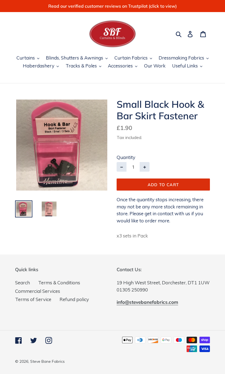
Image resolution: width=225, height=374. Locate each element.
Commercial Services (37, 291)
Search (22, 282)
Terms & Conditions (59, 282)
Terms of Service (33, 299)
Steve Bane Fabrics (47, 361)
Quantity (126, 157)
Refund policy (74, 299)
